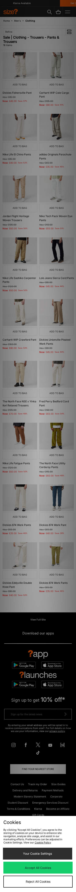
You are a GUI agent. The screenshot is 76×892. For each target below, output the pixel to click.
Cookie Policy (43, 842)
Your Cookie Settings (37, 853)
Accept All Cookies (38, 868)
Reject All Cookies (38, 881)
